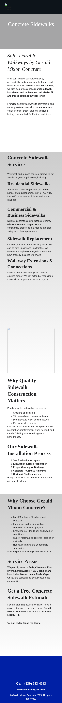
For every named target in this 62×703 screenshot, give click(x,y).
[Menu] (55, 7)
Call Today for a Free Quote (26, 623)
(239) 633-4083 (35, 683)
